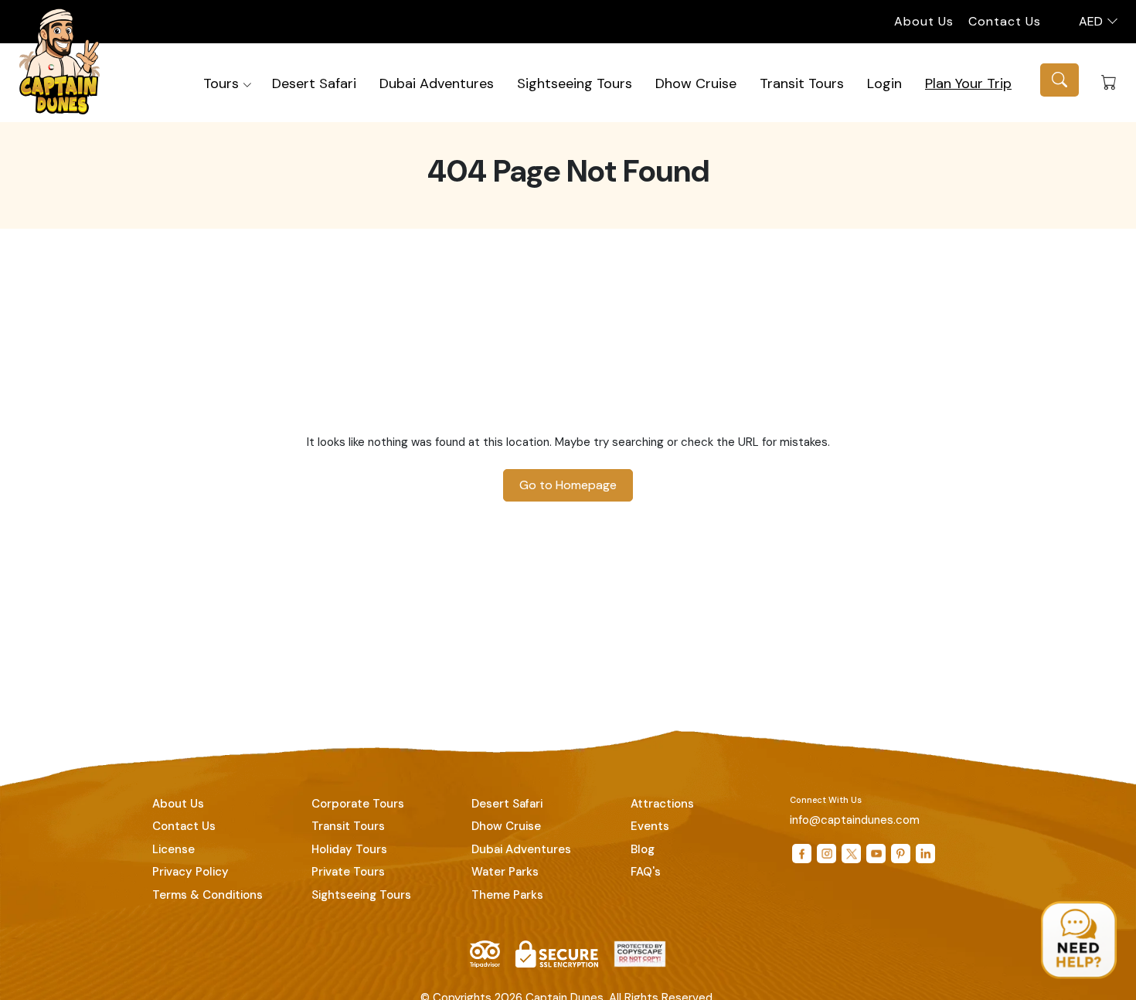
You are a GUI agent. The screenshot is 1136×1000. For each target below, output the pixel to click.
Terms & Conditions (207, 895)
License (173, 849)
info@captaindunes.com (855, 820)
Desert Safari (314, 83)
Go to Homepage (568, 485)
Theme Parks (507, 895)
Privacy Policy (190, 872)
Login (884, 83)
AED (1092, 21)
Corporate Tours (357, 804)
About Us (924, 21)
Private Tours (348, 872)
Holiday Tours (349, 849)
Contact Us (1004, 21)
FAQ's (646, 872)
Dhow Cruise (695, 83)
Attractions (662, 804)
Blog (643, 849)
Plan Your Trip (968, 83)
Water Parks (505, 872)
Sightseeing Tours (574, 83)
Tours (221, 83)
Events (650, 826)
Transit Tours (802, 83)
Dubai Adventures (436, 83)
